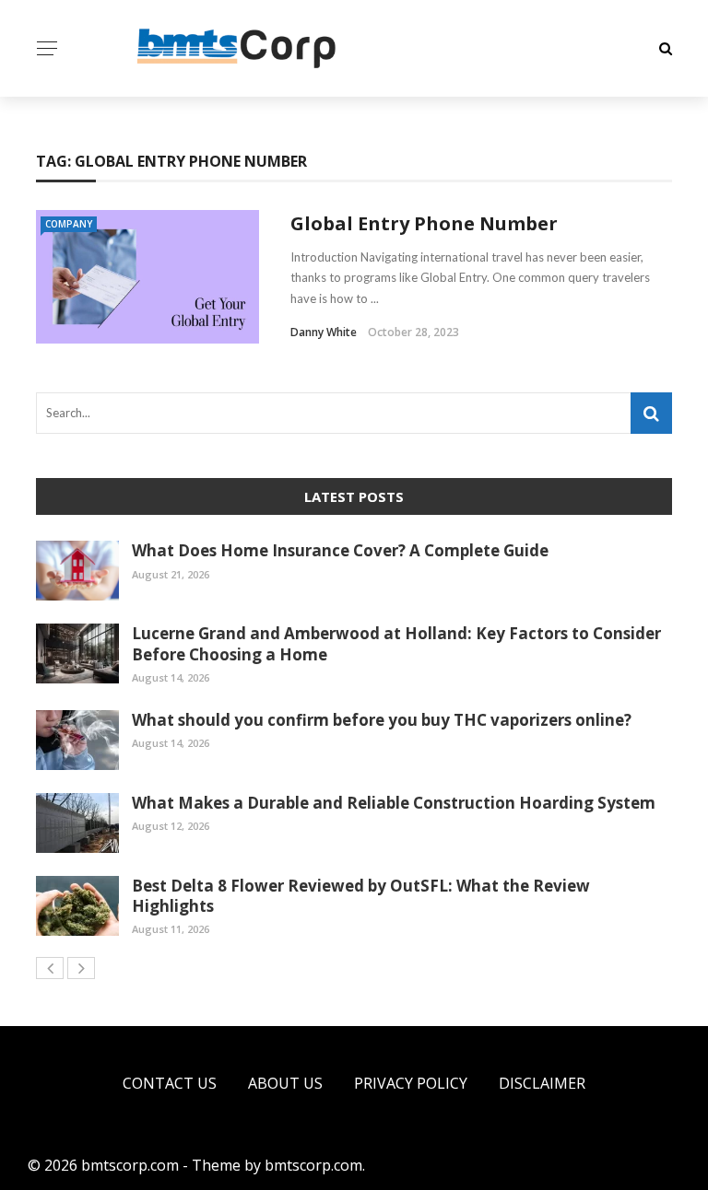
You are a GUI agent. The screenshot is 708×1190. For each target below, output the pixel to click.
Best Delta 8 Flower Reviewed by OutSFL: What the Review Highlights (361, 895)
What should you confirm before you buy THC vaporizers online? (381, 719)
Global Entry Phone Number (424, 223)
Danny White (323, 332)
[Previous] (50, 968)
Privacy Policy (410, 1083)
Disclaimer (542, 1083)
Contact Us (170, 1083)
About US (285, 1083)
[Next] (81, 968)
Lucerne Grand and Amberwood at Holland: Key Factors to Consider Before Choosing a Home (396, 643)
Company (68, 223)
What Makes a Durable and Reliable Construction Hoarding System (393, 802)
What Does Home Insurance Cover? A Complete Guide (340, 550)
